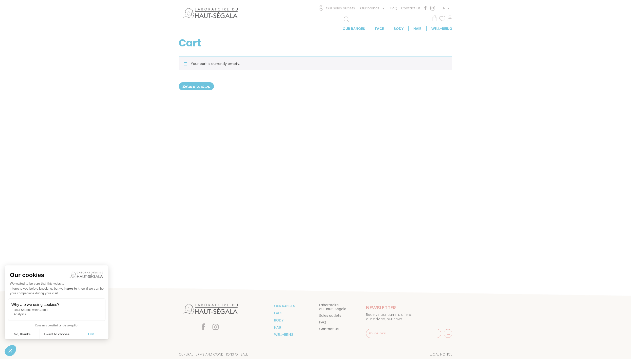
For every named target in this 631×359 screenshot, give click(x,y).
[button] (10, 351)
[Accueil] (210, 14)
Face (379, 28)
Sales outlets (330, 316)
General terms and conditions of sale (213, 354)
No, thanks (22, 334)
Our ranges (354, 28)
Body (398, 28)
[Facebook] (425, 8)
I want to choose (57, 334)
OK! (91, 334)
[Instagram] (432, 8)
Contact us (411, 8)
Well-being (441, 28)
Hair (417, 28)
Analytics (20, 314)
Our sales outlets (340, 8)
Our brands (369, 8)
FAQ (393, 8)
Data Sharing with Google (31, 310)
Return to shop (196, 86)
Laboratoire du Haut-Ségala (332, 307)
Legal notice (440, 354)
